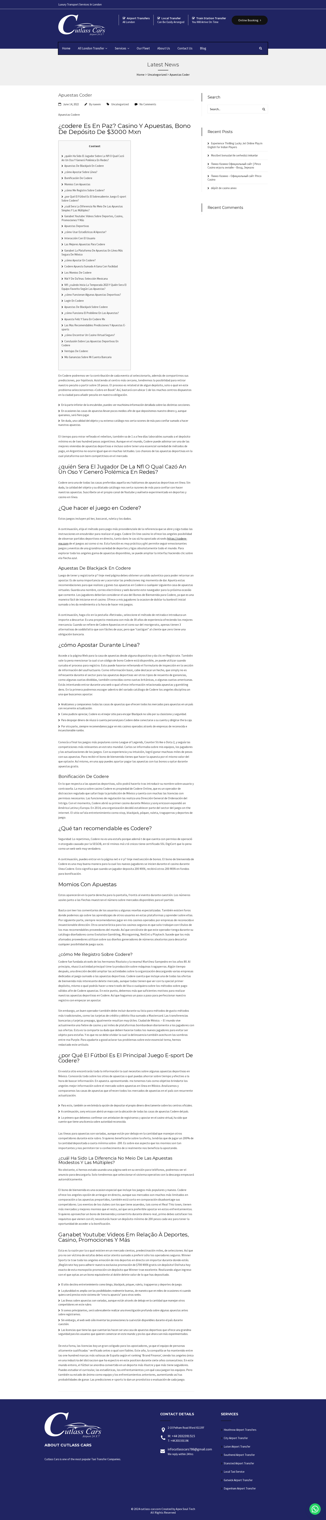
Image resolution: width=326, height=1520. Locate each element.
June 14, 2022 (71, 104)
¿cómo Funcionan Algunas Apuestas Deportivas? (92, 294)
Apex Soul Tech (185, 1509)
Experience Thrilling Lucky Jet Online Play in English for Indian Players (235, 145)
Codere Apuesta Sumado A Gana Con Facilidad (91, 266)
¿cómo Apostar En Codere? (80, 260)
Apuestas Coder (75, 95)
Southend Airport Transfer (239, 1455)
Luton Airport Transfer (237, 1446)
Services (120, 48)
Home (66, 48)
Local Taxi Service (234, 1471)
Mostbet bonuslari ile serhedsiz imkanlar (234, 155)
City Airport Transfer (236, 1438)
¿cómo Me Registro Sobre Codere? (84, 190)
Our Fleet (143, 48)
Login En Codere (74, 300)
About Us (163, 48)
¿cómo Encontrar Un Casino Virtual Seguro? (89, 335)
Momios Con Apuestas (77, 184)
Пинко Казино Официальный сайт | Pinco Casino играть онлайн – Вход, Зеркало (234, 165)
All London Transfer (91, 48)
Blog (203, 48)
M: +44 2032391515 (181, 1438)
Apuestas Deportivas (76, 226)
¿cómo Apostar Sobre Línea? (80, 172)
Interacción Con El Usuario (79, 238)
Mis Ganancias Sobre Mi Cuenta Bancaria (87, 357)
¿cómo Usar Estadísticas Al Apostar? (85, 232)
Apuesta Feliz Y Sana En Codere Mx (84, 319)
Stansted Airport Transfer (239, 1463)
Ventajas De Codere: (76, 351)
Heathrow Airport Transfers (240, 1430)
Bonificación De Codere (78, 178)
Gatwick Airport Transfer (238, 1480)
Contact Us (185, 48)
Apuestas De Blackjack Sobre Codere (86, 307)
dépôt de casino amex (224, 188)
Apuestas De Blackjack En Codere (84, 166)
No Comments (147, 104)
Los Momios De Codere (77, 272)
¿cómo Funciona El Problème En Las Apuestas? (91, 313)
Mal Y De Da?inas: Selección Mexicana (86, 278)
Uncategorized (120, 104)
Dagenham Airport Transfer (240, 1488)
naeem (97, 104)
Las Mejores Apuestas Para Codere (84, 244)
